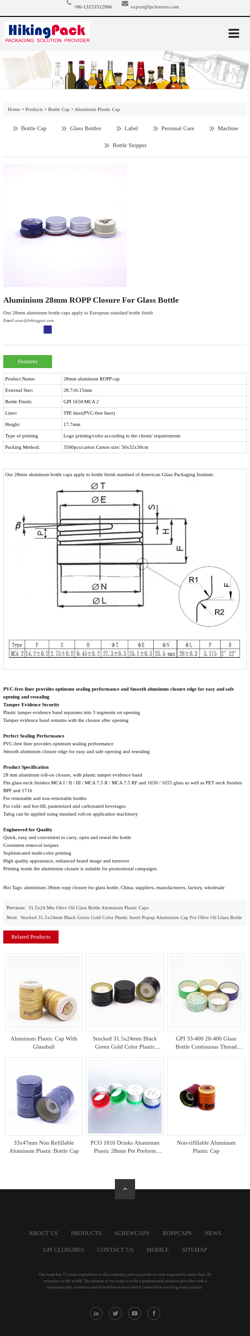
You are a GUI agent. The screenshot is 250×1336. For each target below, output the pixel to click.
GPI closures (63, 1249)
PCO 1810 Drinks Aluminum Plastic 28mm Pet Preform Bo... (125, 1150)
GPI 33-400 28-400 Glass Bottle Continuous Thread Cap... (206, 1046)
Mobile (157, 1249)
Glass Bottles (85, 128)
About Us (43, 1233)
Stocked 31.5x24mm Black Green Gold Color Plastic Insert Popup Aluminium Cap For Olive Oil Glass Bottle (131, 917)
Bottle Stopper (130, 145)
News (213, 1233)
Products (34, 109)
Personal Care (177, 128)
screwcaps (132, 1233)
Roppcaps (177, 1233)
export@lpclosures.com (155, 6)
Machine (228, 128)
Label (131, 128)
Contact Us (115, 1249)
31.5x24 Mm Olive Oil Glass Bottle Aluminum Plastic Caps (88, 907)
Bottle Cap (59, 109)
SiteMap (194, 1249)
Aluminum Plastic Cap (97, 109)
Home (14, 109)
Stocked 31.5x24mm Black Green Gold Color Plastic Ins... (125, 1046)
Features (27, 361)
